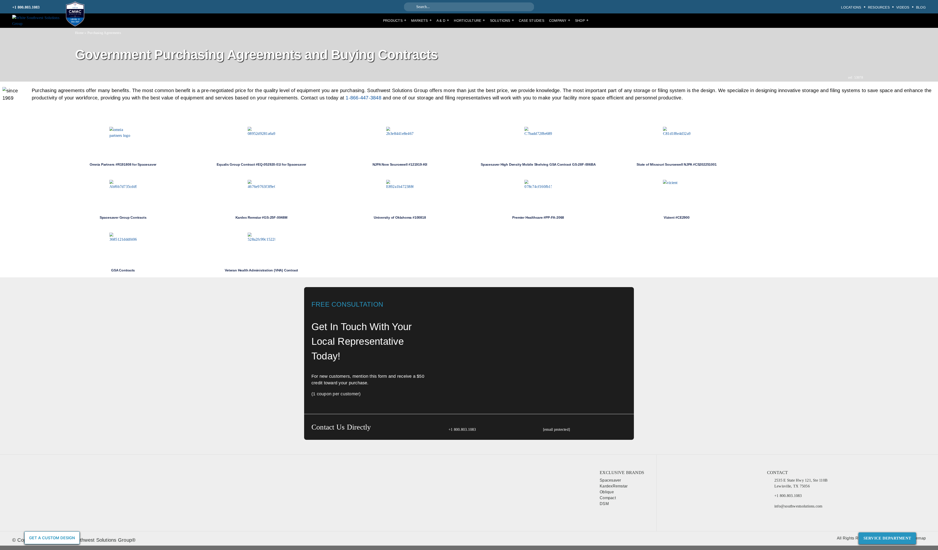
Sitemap (918, 538)
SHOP (581, 20)
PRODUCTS (394, 20)
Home (79, 33)
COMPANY (559, 20)
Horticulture (469, 20)
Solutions (502, 20)
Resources (879, 7)
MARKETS (421, 20)
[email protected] (556, 429)
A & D (443, 20)
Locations (851, 7)
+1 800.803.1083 (26, 7)
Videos (902, 7)
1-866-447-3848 (363, 97)
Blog (921, 7)
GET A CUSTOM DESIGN (52, 537)
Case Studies (531, 20)
